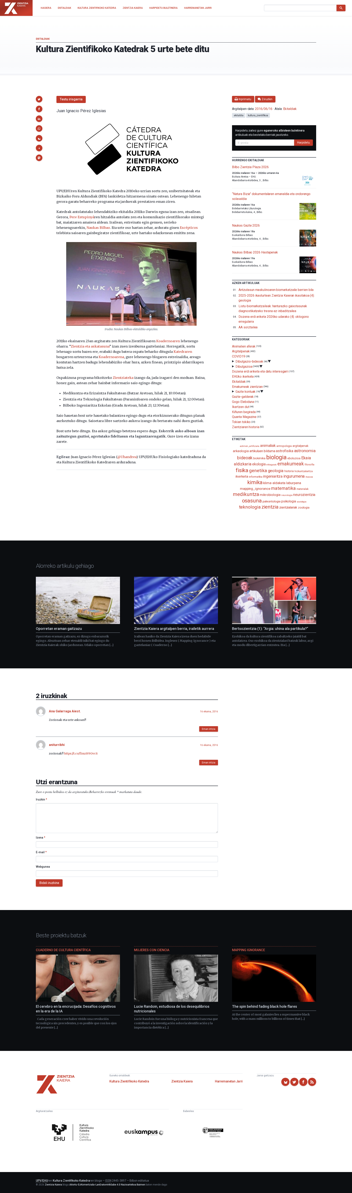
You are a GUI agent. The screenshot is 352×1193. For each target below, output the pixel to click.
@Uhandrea (126, 457)
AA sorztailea (248, 327)
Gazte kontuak (245, 392)
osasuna (252, 501)
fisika (242, 470)
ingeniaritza (273, 476)
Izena (40, 837)
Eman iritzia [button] (208, 729)
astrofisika (284, 451)
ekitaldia (238, 115)
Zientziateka (123, 378)
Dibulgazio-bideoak (249, 361)
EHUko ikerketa (243, 376)
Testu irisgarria (71, 99)
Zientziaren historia (245, 427)
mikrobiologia (270, 495)
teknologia (250, 507)
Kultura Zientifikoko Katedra (129, 1081)
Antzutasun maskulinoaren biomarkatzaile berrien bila (276, 290)
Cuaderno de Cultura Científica (63, 950)
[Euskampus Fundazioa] (144, 1133)
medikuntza (246, 494)
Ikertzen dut (240, 407)
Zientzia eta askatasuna (90, 346)
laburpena (293, 483)
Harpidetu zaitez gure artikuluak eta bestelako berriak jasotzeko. (270, 132)
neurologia (286, 495)
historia (289, 471)
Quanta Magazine (244, 417)
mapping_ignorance (255, 489)
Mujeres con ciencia (151, 950)
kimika (255, 482)
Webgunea (43, 866)
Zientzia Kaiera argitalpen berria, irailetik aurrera (174, 628)
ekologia (258, 464)
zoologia (303, 507)
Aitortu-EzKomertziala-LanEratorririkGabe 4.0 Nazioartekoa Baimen (107, 1184)
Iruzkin (41, 799)
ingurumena (294, 476)
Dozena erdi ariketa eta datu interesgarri (260, 371)
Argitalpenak (241, 351)
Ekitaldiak (43, 38)
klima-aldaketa (274, 483)
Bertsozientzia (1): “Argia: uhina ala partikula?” (270, 628)
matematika (283, 488)
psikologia (288, 501)
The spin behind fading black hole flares (264, 1006)
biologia (276, 457)
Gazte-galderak (243, 397)
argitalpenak (300, 445)
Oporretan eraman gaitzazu (59, 628)
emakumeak (290, 464)
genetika (258, 470)
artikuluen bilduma (262, 451)
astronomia (305, 450)
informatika (255, 476)
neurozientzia (304, 494)
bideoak (244, 457)
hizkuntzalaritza (304, 471)
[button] (39, 99)
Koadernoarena (111, 357)
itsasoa (309, 476)
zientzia (270, 507)
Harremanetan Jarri (229, 1081)
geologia (276, 470)
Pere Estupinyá (81, 217)
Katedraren (183, 352)
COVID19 (238, 356)
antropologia (284, 445)
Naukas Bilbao (98, 228)
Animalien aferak (243, 346)
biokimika (259, 458)
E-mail (41, 852)
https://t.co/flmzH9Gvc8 (81, 753)
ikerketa (241, 476)
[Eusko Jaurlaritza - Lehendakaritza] (212, 1132)
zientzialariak (288, 507)
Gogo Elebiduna (243, 402)
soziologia (301, 501)
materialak (302, 488)
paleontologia (271, 501)
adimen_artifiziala (249, 446)
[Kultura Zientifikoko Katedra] (74, 1133)
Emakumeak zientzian (247, 386)
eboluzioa (293, 458)
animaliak (268, 445)
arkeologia (241, 451)
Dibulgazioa (243, 366)
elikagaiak (271, 464)
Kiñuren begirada (244, 412)
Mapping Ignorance (248, 950)
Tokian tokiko (241, 422)
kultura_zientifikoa (258, 115)
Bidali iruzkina (49, 883)
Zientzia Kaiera (182, 1081)
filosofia (309, 464)
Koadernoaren (168, 341)
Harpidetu (303, 142)
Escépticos (189, 228)
